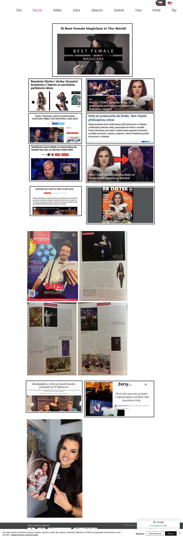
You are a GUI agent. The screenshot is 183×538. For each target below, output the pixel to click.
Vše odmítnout (155, 533)
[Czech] (161, 3)
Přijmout (170, 533)
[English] (171, 3)
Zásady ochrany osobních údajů (24, 534)
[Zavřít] (179, 533)
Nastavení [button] (140, 533)
